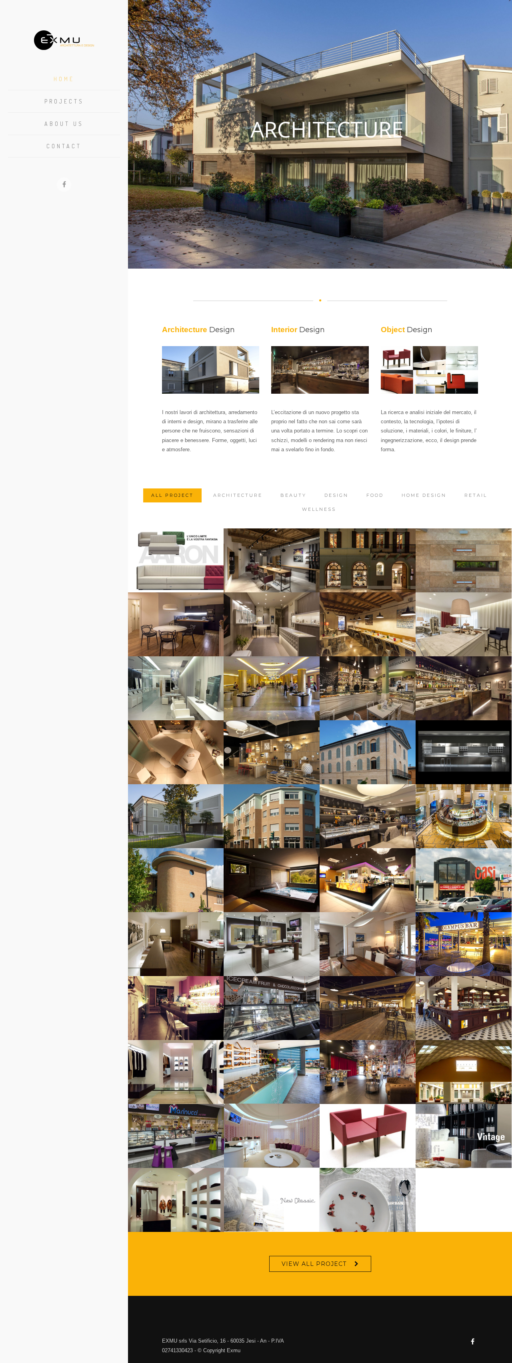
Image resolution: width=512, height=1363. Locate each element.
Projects (64, 101)
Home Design (424, 495)
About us (64, 123)
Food (375, 495)
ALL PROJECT (172, 495)
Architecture (237, 495)
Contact (64, 146)
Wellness (319, 509)
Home (64, 79)
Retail (475, 495)
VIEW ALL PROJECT (314, 1263)
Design (336, 495)
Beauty (293, 495)
